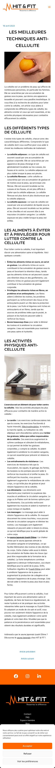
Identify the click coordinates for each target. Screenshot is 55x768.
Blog (27, 723)
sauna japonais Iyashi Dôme (23, 537)
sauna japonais (23, 637)
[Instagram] (27, 676)
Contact (27, 714)
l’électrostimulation (30, 426)
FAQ (27, 717)
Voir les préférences (27, 761)
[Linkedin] (39, 676)
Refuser (28, 753)
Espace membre (27, 720)
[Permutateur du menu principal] (49, 7)
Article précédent (27, 652)
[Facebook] (16, 676)
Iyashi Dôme (34, 569)
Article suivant (27, 659)
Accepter (27, 746)
